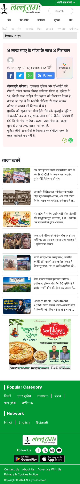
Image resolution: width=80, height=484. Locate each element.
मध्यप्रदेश (61, 28)
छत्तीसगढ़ (74, 28)
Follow (48, 75)
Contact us (11, 469)
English (24, 422)
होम (9, 20)
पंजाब (58, 396)
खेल (70, 20)
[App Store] (52, 459)
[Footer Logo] (40, 440)
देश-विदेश (24, 20)
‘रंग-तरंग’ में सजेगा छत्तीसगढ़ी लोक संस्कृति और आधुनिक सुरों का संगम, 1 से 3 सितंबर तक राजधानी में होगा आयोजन (55, 218)
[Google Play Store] (26, 459)
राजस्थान (42, 396)
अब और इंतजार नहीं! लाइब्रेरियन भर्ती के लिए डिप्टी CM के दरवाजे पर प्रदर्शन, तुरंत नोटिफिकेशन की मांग (54, 174)
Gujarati (42, 422)
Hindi (8, 422)
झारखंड (49, 28)
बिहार (39, 28)
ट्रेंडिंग (57, 20)
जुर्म (19, 35)
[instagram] (52, 450)
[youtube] (59, 450)
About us (28, 469)
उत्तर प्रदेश (16, 28)
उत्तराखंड (29, 28)
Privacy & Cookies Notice (21, 474)
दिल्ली (4, 28)
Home (9, 35)
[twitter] (45, 450)
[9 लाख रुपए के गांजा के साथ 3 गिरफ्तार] (10, 75)
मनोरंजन (41, 20)
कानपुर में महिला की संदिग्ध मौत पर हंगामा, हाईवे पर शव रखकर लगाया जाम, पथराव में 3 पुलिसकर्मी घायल (55, 240)
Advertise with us (49, 469)
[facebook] (38, 450)
